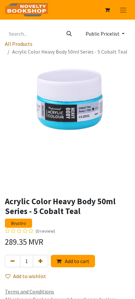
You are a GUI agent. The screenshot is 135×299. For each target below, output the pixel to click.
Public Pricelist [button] (103, 33)
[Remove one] (12, 261)
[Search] (69, 33)
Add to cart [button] (76, 261)
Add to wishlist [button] (29, 276)
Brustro (18, 223)
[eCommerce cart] (107, 9)
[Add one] (40, 261)
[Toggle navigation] (123, 10)
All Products (18, 44)
